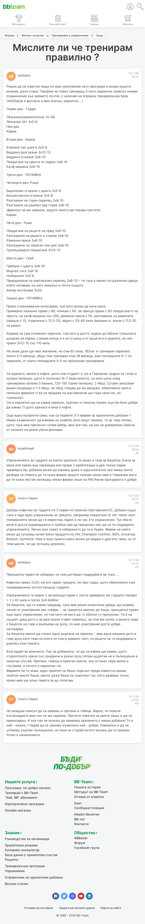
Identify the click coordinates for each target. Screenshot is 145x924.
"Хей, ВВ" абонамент (21, 797)
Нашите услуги (20, 781)
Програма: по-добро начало (27, 788)
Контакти (81, 824)
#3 (137, 567)
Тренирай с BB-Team (21, 793)
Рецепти (11, 860)
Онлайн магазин (18, 810)
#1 (137, 453)
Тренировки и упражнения (69, 35)
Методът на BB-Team (91, 792)
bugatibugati (26, 448)
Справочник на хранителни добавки (34, 877)
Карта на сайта (111, 908)
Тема (99, 35)
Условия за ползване (38, 908)
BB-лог (79, 819)
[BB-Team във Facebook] (55, 896)
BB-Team (83, 781)
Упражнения (15, 871)
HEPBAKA (24, 75)
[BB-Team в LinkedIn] (89, 896)
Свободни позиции (89, 808)
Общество (84, 832)
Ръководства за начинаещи (27, 839)
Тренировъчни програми (25, 866)
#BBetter (81, 838)
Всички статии (16, 884)
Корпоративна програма (24, 804)
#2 (137, 503)
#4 (137, 703)
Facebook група (86, 848)
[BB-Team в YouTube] (81, 896)
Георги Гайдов (28, 498)
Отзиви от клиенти (89, 797)
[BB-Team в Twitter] (64, 896)
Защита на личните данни (77, 908)
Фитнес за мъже (32, 35)
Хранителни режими (21, 845)
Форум (9, 35)
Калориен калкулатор (22, 850)
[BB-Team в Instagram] (72, 896)
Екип (78, 803)
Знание (12, 832)
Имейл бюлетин (86, 814)
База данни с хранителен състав (31, 855)
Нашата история (87, 787)
